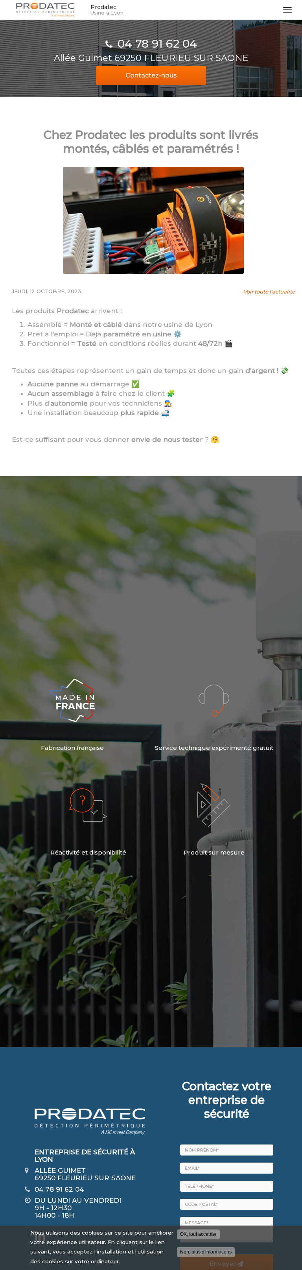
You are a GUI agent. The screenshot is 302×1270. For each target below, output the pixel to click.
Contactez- (151, 75)
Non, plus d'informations (206, 1252)
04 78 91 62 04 (157, 43)
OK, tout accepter (198, 1234)
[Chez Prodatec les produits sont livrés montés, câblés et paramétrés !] (153, 220)
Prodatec (106, 9)
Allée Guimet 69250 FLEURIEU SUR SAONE (151, 57)
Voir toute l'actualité (269, 291)
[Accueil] (45, 10)
